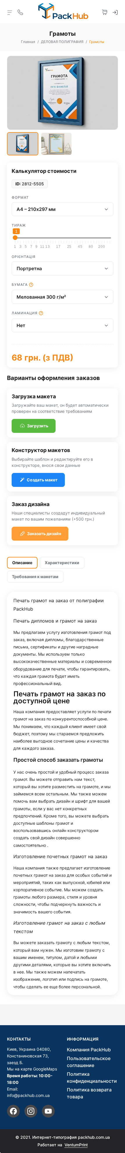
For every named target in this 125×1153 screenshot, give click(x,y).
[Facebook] (13, 1111)
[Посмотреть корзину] (105, 11)
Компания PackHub (89, 1049)
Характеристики (62, 562)
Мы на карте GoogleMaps (32, 1068)
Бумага (20, 284)
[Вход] (115, 11)
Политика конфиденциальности (92, 1077)
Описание (22, 562)
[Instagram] (30, 1111)
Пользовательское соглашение (88, 1061)
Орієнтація (23, 256)
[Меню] (10, 12)
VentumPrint (76, 1144)
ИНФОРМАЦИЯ (83, 1039)
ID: (18, 184)
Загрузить (37, 425)
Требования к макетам (35, 576)
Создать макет (42, 479)
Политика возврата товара (89, 1093)
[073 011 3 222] (20, 11)
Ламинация (25, 313)
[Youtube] (48, 1111)
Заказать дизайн (44, 533)
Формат (20, 197)
